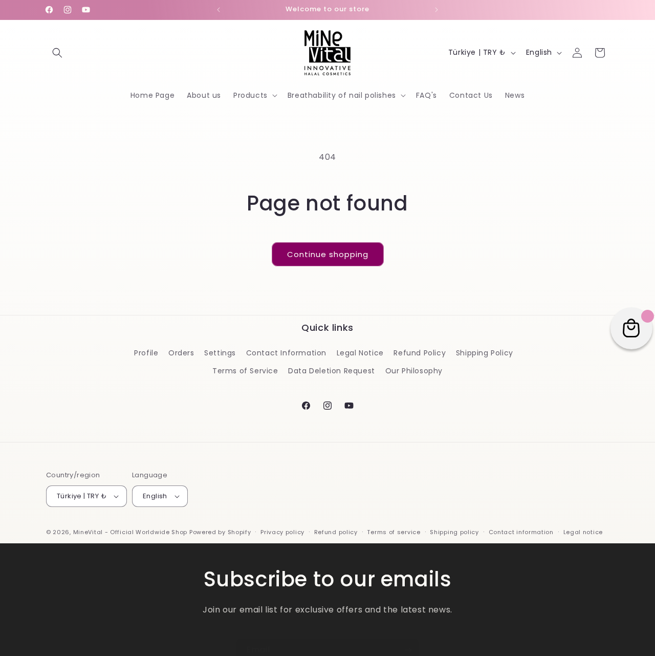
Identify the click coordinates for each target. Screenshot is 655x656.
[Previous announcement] (218, 9)
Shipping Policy (484, 352)
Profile (146, 352)
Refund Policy (420, 352)
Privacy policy (282, 532)
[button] (57, 52)
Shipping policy (454, 532)
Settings (220, 352)
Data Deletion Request (331, 370)
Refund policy (336, 532)
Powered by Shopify (220, 532)
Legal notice (583, 532)
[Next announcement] (436, 9)
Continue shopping (327, 254)
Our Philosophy (414, 370)
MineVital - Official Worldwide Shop (130, 532)
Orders (181, 352)
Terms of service (393, 532)
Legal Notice (360, 352)
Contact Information (286, 352)
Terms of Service (245, 370)
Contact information (521, 532)
